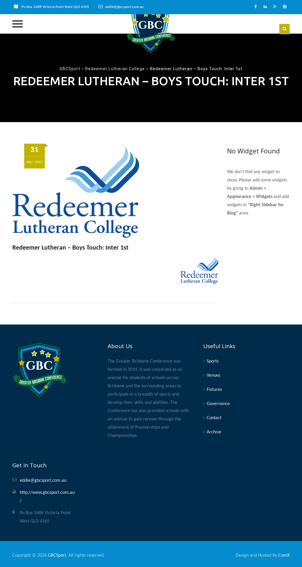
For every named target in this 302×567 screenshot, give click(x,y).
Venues (213, 375)
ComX (284, 555)
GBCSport (57, 555)
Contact (214, 418)
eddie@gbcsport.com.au (43, 480)
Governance (218, 404)
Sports (213, 361)
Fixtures (214, 389)
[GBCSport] (150, 29)
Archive (214, 432)
